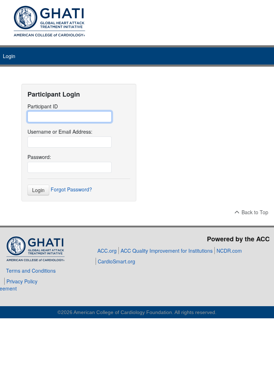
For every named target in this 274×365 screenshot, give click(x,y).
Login (9, 56)
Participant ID (42, 106)
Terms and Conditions (31, 270)
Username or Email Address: (59, 131)
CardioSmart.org (116, 261)
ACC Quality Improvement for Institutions (167, 250)
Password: (39, 156)
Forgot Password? (71, 188)
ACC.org (107, 250)
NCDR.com (229, 250)
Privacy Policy (21, 281)
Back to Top (254, 212)
